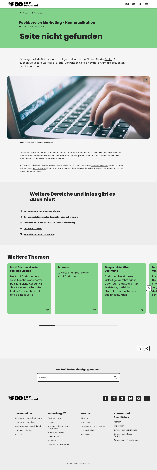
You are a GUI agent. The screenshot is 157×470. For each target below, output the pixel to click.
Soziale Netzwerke (56, 432)
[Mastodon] (122, 398)
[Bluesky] (130, 398)
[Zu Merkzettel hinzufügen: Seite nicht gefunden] (139, 348)
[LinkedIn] (147, 398)
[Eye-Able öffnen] (133, 4)
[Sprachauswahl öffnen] (127, 4)
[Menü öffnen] (146, 4)
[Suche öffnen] (140, 4)
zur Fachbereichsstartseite (33, 26)
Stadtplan (85, 422)
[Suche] (115, 377)
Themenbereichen (99, 165)
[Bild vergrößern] (145, 80)
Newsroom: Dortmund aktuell (28, 426)
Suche (108, 59)
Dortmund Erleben (33, 228)
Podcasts (52, 440)
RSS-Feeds (85, 434)
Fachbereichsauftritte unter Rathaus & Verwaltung (50, 222)
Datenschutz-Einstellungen (126, 440)
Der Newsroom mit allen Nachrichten (42, 211)
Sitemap (84, 418)
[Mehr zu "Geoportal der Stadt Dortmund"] (124, 288)
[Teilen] (147, 348)
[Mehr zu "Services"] (76, 288)
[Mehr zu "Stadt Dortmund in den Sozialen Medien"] (29, 288)
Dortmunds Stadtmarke (58, 444)
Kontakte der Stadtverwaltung (39, 234)
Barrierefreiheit (88, 430)
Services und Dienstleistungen (28, 418)
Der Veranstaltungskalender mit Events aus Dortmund (51, 217)
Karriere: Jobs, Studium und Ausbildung (60, 427)
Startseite (27, 13)
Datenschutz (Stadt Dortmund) (123, 435)
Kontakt (117, 422)
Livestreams (53, 436)
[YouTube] (138, 398)
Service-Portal (39, 168)
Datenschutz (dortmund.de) (126, 430)
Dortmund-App (55, 418)
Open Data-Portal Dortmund (94, 426)
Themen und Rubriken (24, 422)
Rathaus (18, 434)
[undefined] (149, 288)
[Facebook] (105, 398)
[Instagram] (114, 398)
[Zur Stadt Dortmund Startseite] (23, 4)
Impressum (119, 426)
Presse (51, 422)
